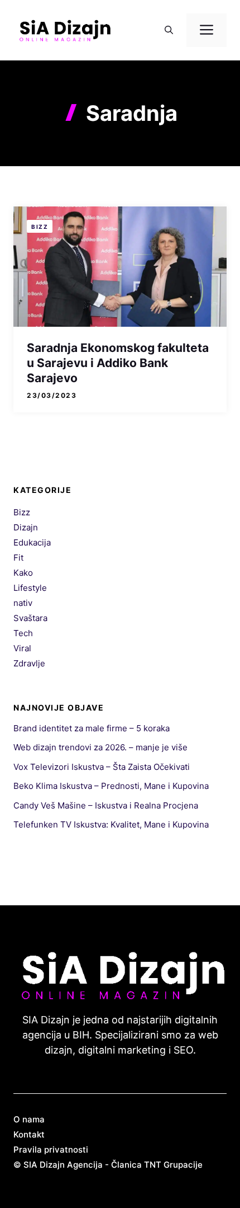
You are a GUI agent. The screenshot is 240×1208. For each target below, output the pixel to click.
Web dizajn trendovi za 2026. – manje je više (100, 747)
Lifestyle (30, 587)
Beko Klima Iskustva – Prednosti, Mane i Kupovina (111, 786)
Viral (22, 648)
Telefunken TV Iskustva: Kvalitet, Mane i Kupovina (111, 824)
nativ (22, 603)
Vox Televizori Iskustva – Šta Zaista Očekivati (101, 767)
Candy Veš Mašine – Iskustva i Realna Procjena (105, 805)
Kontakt (29, 1134)
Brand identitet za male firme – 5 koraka (91, 728)
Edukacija (32, 542)
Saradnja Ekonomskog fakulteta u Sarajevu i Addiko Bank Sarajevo (118, 363)
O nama (29, 1119)
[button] (168, 30)
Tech (23, 633)
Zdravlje (29, 663)
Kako (23, 572)
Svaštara (30, 618)
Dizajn (25, 527)
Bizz (39, 226)
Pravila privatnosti (50, 1149)
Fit (18, 557)
